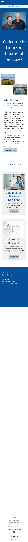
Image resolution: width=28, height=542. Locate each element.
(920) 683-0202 (16, 520)
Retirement (14, 539)
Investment (14, 541)
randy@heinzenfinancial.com (14, 529)
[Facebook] (14, 532)
